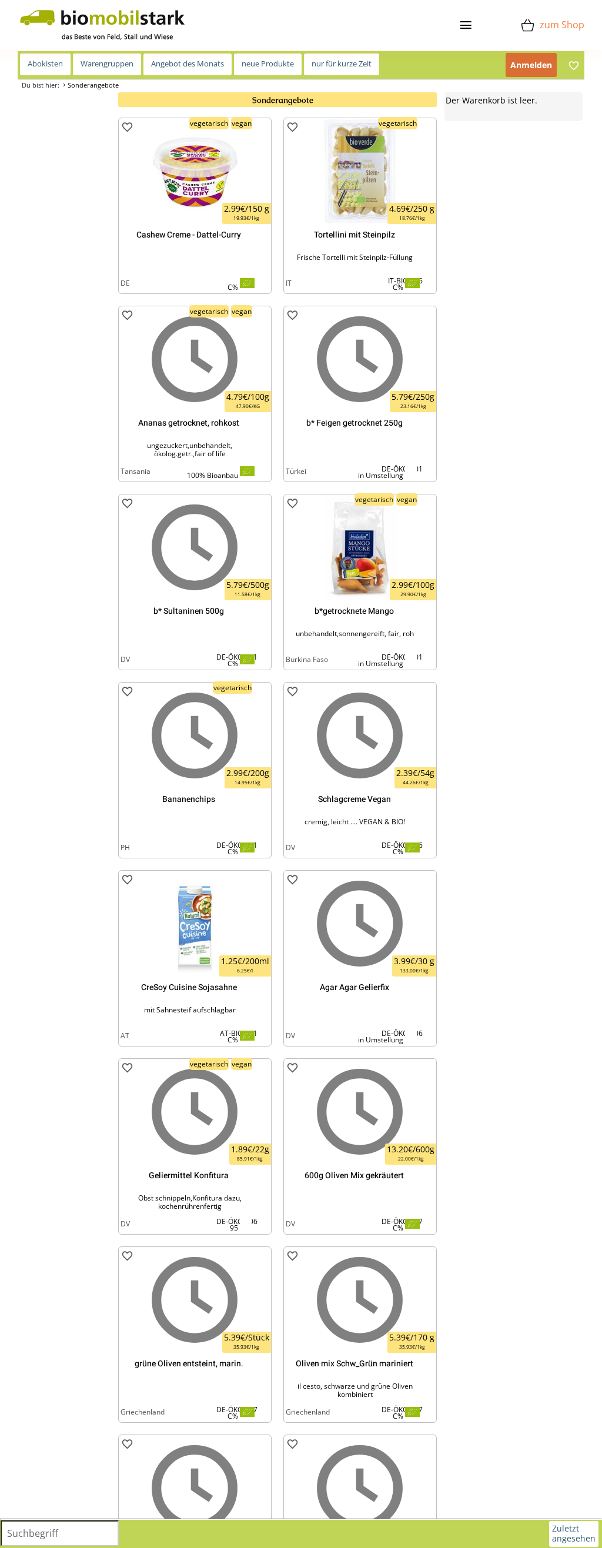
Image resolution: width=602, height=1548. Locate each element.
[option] (195, 206)
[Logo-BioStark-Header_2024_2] (103, 12)
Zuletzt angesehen (574, 1533)
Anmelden (531, 65)
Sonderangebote (93, 85)
